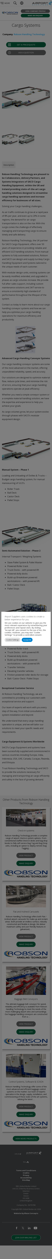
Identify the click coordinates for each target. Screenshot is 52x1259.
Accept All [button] (27, 640)
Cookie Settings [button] (12, 640)
